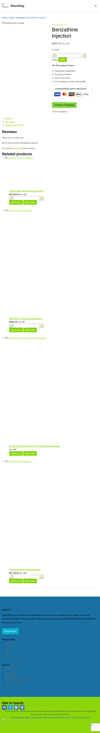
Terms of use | (78, 717)
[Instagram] (16, 707)
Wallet (7, 650)
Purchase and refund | (57, 717)
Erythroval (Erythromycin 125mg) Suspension (34, 446)
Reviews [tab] (8, 118)
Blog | (46, 717)
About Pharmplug (12, 668)
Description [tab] (10, 122)
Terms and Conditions (14, 683)
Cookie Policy (11, 672)
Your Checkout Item (13, 658)
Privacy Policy (11, 676)
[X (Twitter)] (10, 707)
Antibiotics (59, 25)
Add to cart (16, 202)
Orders (8, 646)
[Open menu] (95, 6)
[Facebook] (4, 707)
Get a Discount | (37, 717)
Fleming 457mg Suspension (24, 569)
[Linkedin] (22, 707)
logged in (17, 148)
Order (62, 60)
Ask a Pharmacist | (17, 717)
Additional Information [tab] (14, 125)
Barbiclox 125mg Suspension (25, 318)
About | (27, 717)
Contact (87, 717)
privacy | (69, 717)
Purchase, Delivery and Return (18, 679)
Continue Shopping (64, 105)
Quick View (30, 202)
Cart (7, 654)
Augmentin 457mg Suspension (26, 191)
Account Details (11, 643)
